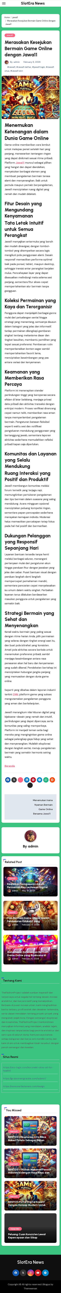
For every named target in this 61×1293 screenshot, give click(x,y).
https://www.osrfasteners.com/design (24, 1086)
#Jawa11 (11, 67)
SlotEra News (33, 3)
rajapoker (15, 1228)
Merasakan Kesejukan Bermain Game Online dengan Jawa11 (28, 48)
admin (17, 62)
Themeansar (30, 1288)
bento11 (13, 1131)
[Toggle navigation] (3, 3)
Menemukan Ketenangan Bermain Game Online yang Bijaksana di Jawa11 (28, 955)
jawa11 (10, 35)
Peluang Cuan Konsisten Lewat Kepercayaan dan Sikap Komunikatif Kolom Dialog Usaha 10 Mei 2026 (30, 1239)
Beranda (10, 766)
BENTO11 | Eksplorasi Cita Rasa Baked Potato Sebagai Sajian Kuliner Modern (27, 1140)
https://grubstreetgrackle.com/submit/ (24, 1078)
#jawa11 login (38, 67)
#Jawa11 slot (16, 71)
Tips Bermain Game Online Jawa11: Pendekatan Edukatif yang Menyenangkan (28, 921)
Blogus (46, 1284)
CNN (15, 694)
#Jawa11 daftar (23, 67)
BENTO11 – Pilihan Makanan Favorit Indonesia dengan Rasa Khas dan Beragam (29, 1173)
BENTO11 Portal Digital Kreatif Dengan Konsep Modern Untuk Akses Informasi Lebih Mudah (27, 1205)
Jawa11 (20, 162)
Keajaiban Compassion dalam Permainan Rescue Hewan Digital (27, 885)
